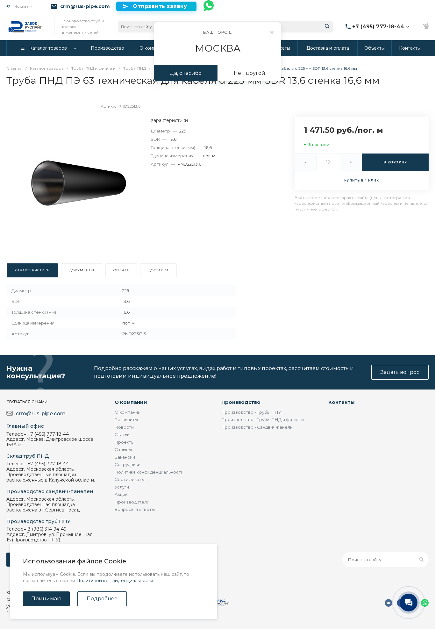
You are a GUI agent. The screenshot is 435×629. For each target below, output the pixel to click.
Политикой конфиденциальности (114, 580)
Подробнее (102, 599)
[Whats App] (209, 6)
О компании (131, 402)
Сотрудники (127, 464)
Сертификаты (130, 479)
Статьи (122, 434)
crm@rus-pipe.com (85, 6)
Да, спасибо (186, 73)
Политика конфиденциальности (149, 472)
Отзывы (123, 449)
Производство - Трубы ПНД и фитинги (262, 419)
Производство (240, 402)
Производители (132, 501)
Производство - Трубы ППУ (251, 412)
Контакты (341, 402)
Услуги (122, 487)
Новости (124, 427)
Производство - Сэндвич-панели (257, 427)
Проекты (124, 442)
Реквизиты (126, 419)
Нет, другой (249, 73)
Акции (121, 494)
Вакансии (125, 457)
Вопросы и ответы (135, 509)
